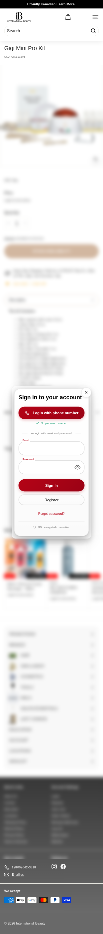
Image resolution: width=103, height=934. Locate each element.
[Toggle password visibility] (77, 467)
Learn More (65, 4)
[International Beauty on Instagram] (54, 866)
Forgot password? (51, 514)
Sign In (51, 485)
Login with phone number (55, 413)
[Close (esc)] (86, 393)
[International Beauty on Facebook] (63, 866)
